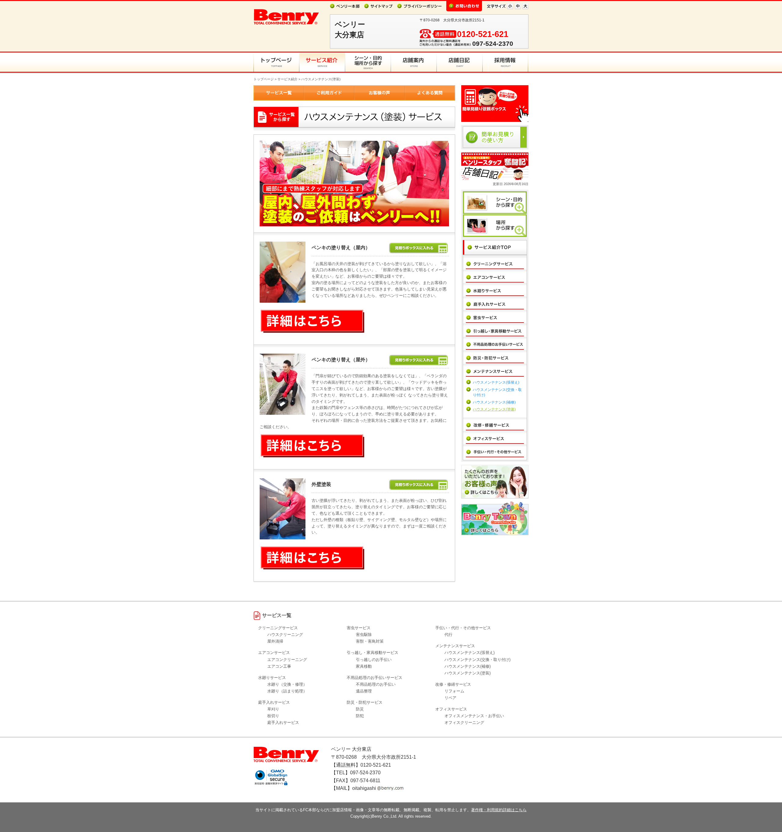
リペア (450, 697)
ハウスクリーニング (285, 634)
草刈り (273, 709)
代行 (448, 634)
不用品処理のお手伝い (376, 684)
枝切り (273, 715)
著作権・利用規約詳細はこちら (499, 810)
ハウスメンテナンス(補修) (494, 402)
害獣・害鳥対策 (370, 641)
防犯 (360, 715)
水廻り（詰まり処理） (287, 691)
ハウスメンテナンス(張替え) (496, 382)
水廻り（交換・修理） (287, 684)
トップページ (264, 79)
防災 (360, 709)
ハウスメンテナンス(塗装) (494, 409)
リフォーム (454, 691)
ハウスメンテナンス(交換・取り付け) (477, 659)
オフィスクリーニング (464, 722)
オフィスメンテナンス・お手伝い (474, 715)
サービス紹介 (287, 79)
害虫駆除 (364, 634)
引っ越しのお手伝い (374, 659)
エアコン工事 (279, 666)
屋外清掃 (275, 641)
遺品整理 (364, 691)
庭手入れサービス (283, 722)
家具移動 (364, 666)
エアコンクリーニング (287, 659)
